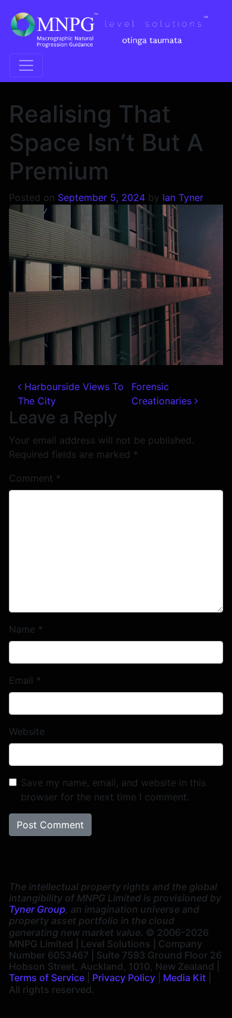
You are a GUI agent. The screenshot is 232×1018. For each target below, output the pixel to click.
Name (26, 629)
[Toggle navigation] (26, 65)
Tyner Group (37, 909)
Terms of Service (46, 978)
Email (25, 680)
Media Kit (184, 978)
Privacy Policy (123, 978)
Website (27, 731)
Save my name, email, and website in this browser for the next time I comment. (113, 790)
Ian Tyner (182, 197)
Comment (35, 478)
